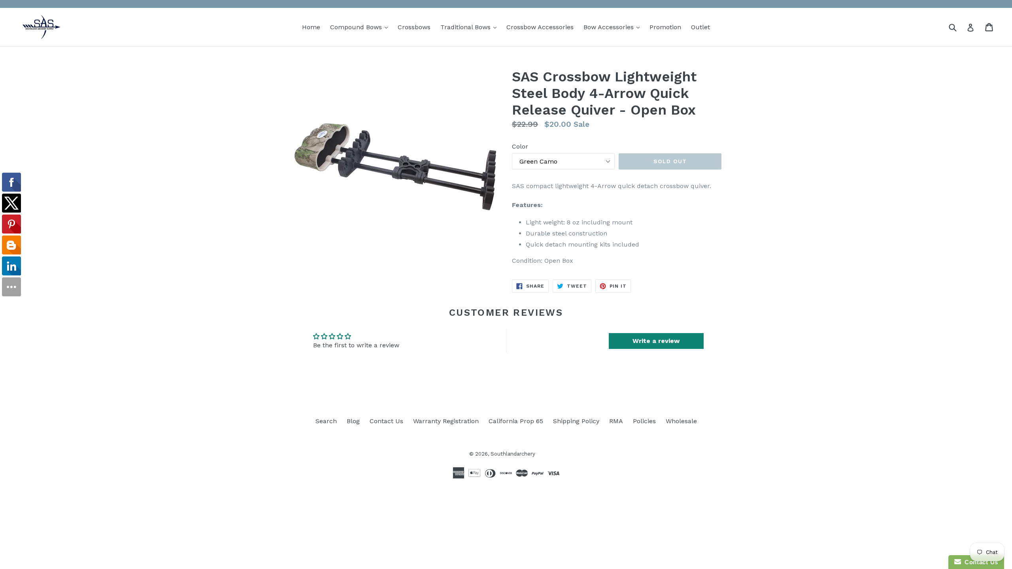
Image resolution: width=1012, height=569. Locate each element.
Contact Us (386, 421)
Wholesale (681, 421)
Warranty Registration (446, 421)
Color (520, 146)
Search (326, 421)
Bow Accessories (613, 27)
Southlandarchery (513, 454)
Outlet (700, 27)
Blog (353, 421)
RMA (616, 421)
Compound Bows (361, 27)
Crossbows (414, 27)
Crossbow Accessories (540, 27)
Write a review (656, 341)
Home (311, 27)
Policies (644, 421)
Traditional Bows (470, 27)
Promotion (665, 27)
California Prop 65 (516, 421)
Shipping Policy (576, 421)
